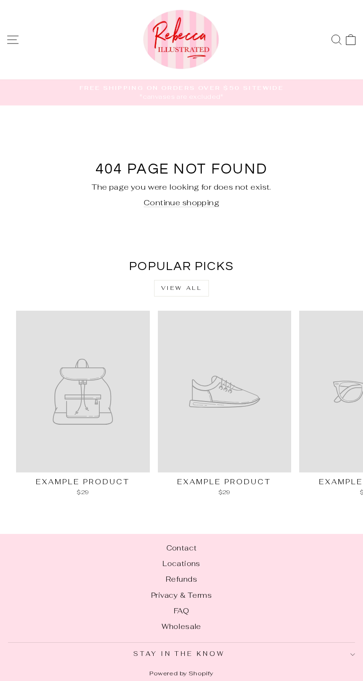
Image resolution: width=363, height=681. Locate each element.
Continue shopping (181, 202)
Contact (181, 547)
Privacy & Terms (181, 595)
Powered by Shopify (181, 673)
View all (181, 288)
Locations (181, 563)
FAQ (181, 610)
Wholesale (181, 626)
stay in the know (179, 654)
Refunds (181, 579)
